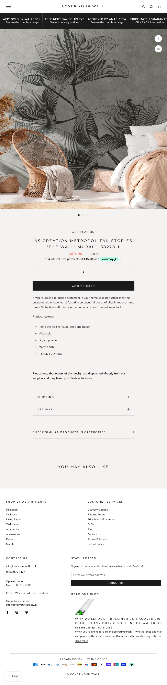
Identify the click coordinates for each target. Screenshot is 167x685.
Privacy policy (71, 659)
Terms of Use (97, 659)
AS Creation (83, 231)
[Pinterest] (26, 612)
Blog (90, 529)
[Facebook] (7, 612)
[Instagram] (16, 612)
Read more (81, 641)
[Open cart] (159, 6)
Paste (9, 539)
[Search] (151, 6)
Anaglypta (12, 529)
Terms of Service (97, 539)
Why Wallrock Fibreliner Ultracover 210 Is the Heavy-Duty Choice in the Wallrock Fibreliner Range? (119, 623)
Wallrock (11, 514)
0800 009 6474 (15, 572)
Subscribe (116, 582)
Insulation (12, 510)
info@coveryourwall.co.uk (21, 566)
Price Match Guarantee (101, 519)
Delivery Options (98, 510)
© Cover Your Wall (83, 674)
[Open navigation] (8, 6)
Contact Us (94, 534)
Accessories (13, 534)
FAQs (91, 524)
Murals (10, 544)
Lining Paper (13, 519)
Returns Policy (96, 514)
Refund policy (96, 544)
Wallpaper (12, 524)
